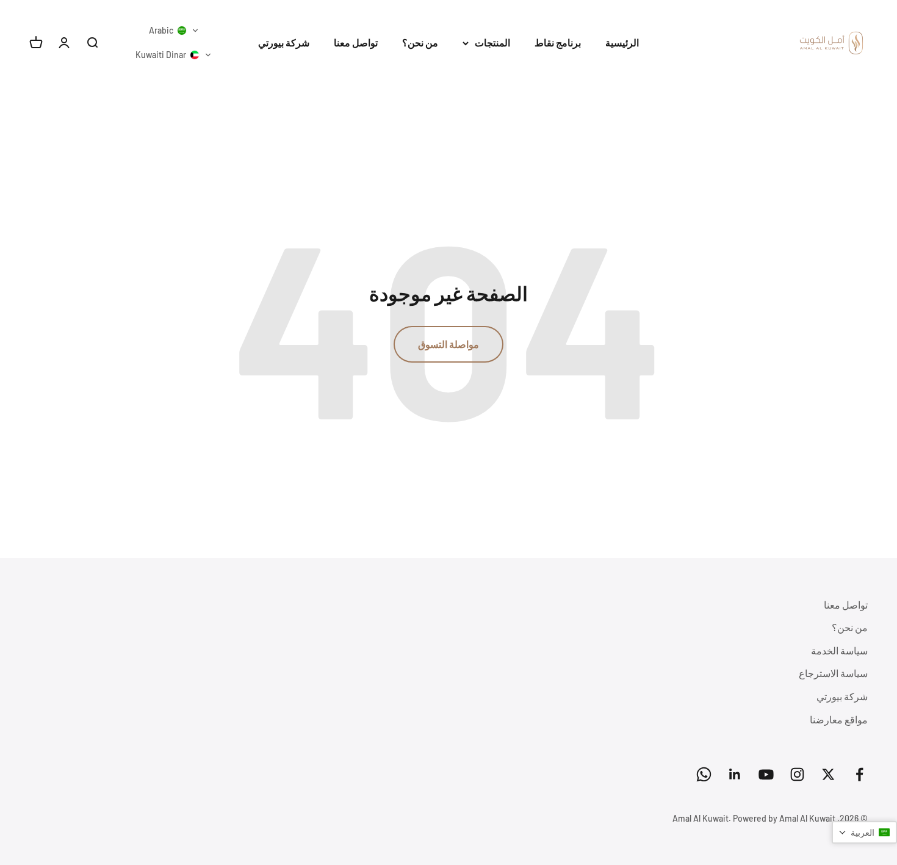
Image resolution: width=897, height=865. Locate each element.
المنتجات (492, 42)
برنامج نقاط (558, 42)
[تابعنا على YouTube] (766, 774)
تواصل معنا (356, 42)
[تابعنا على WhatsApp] (704, 774)
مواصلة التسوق (448, 344)
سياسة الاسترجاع (833, 673)
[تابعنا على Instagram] (797, 774)
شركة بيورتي (283, 42)
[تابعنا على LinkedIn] (735, 774)
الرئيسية (622, 42)
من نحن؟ (420, 42)
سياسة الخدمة (839, 650)
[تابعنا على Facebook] (859, 774)
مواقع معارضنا (839, 719)
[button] (174, 30)
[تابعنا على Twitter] (828, 774)
